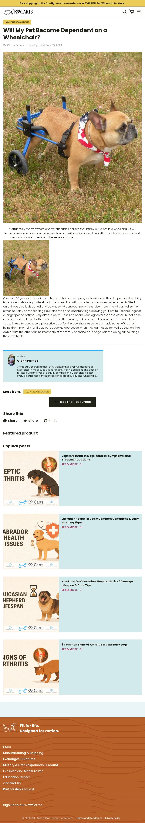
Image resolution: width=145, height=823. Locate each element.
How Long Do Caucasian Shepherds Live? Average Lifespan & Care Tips (97, 583)
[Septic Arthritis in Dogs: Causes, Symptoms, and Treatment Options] (31, 478)
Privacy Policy (112, 818)
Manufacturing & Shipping (23, 753)
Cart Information (17, 22)
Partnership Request (18, 789)
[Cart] (132, 12)
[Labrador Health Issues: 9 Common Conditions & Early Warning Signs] (31, 541)
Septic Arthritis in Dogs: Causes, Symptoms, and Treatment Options (96, 457)
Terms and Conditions (89, 818)
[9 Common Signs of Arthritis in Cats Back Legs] (31, 667)
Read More (70, 464)
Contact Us (12, 783)
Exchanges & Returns (19, 759)
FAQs (7, 747)
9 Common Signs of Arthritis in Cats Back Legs (94, 644)
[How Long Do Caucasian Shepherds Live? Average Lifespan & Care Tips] (31, 604)
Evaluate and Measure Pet (23, 771)
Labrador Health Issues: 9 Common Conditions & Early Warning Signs (100, 520)
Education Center (16, 777)
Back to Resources (75, 402)
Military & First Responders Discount (30, 765)
